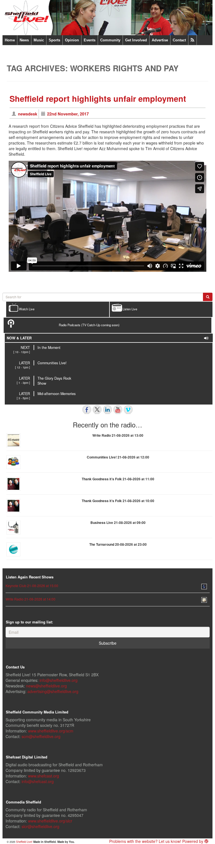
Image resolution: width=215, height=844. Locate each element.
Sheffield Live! (24, 842)
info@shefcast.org (38, 781)
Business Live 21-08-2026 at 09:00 (118, 522)
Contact (179, 40)
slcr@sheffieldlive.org (40, 826)
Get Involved (136, 40)
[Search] (207, 297)
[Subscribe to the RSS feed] (192, 40)
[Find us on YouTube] (117, 409)
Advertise (160, 40)
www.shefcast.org (43, 776)
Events (89, 40)
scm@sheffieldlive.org (41, 736)
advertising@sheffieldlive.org (52, 691)
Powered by (193, 841)
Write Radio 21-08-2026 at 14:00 (30, 599)
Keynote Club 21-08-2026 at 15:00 (32, 585)
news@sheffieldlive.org (46, 686)
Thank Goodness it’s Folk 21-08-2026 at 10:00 (118, 500)
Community (110, 40)
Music (39, 40)
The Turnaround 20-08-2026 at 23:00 (118, 544)
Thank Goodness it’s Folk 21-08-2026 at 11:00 (118, 478)
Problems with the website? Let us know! (145, 841)
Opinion (72, 40)
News (24, 40)
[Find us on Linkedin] (107, 409)
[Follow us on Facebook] (86, 409)
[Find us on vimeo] (128, 409)
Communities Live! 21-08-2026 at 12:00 (118, 457)
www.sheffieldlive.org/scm (50, 731)
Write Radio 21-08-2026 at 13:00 (117, 435)
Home (10, 40)
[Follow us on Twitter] (97, 409)
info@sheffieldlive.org (58, 680)
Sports (54, 40)
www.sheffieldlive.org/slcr (50, 821)
